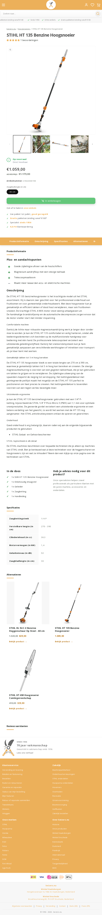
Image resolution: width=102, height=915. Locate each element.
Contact (62, 906)
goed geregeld (40, 214)
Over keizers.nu (60, 819)
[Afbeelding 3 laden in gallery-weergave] (60, 144)
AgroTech (6, 868)
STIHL (4, 824)
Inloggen (6, 813)
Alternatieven (80, 241)
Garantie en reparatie (12, 787)
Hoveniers (56, 787)
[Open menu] (3, 5)
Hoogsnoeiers (24, 29)
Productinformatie (19, 241)
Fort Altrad (7, 863)
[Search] (98, 14)
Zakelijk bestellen (60, 813)
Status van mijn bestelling (13, 791)
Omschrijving (41, 241)
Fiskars (5, 850)
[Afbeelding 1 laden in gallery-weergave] (22, 144)
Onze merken (9, 819)
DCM (4, 859)
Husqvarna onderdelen (62, 783)
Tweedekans (8, 804)
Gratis (13, 218)
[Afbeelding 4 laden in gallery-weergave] (80, 144)
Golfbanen (57, 809)
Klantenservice (10, 765)
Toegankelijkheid (60, 863)
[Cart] (98, 5)
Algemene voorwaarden (22, 906)
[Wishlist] (92, 5)
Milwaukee (7, 837)
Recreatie (56, 796)
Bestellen (6, 778)
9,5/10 (13, 226)
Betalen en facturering (12, 774)
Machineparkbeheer (61, 770)
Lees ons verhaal (25, 753)
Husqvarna (7, 828)
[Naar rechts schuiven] (92, 144)
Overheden (57, 791)
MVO (54, 868)
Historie (55, 824)
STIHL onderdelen (60, 778)
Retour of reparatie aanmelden (16, 800)
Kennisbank (57, 842)
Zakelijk (56, 765)
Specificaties (61, 241)
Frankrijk (56, 850)
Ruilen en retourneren (12, 783)
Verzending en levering (12, 770)
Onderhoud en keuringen (63, 774)
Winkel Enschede (59, 837)
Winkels (5, 809)
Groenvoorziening (60, 800)
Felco (4, 846)
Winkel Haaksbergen (61, 833)
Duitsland (56, 846)
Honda (5, 833)
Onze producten (59, 828)
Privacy (55, 859)
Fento (4, 855)
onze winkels (30, 208)
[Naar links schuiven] (9, 144)
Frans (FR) (86, 906)
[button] (13, 40)
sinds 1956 (25, 222)
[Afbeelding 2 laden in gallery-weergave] (41, 144)
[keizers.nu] (51, 4)
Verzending (50, 906)
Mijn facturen (8, 796)
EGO (4, 842)
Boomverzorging (59, 804)
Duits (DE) (74, 906)
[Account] (86, 5)
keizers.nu (11, 29)
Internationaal (58, 855)
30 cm (12, 192)
